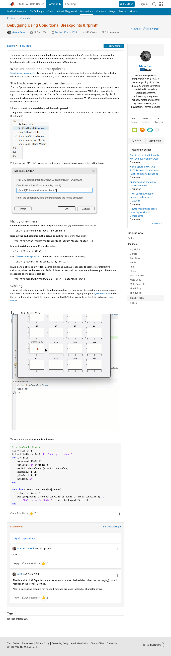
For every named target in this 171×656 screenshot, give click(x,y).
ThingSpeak (136, 292)
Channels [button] (25, 18)
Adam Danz (18, 32)
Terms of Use (97, 643)
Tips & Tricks (24, 45)
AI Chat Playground (66, 11)
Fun (132, 266)
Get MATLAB (126, 4)
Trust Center (13, 643)
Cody (50, 11)
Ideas (133, 271)
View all (157, 223)
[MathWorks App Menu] (161, 4)
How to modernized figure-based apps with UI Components (143, 212)
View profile (155, 140)
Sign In (143, 4)
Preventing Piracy (60, 643)
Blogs (112, 11)
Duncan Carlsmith (26, 548)
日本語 (133, 303)
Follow (137, 140)
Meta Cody (135, 279)
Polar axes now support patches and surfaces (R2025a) (142, 197)
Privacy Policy (42, 643)
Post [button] (121, 11)
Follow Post (152, 28)
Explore (11, 18)
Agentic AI (135, 258)
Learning (70, 4)
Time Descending (110, 526)
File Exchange (37, 11)
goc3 (20, 574)
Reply (16, 563)
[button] (154, 4)
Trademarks (27, 643)
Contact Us (112, 643)
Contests (101, 11)
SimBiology (135, 288)
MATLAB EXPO (137, 275)
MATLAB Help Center (31, 4)
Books (133, 262)
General (134, 253)
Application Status (79, 643)
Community (54, 4)
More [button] (132, 11)
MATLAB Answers (16, 11)
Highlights (135, 249)
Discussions (86, 11)
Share (137, 28)
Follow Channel (114, 46)
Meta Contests (137, 284)
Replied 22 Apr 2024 (66, 32)
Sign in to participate (25, 538)
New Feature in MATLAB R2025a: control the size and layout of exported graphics (144, 170)
